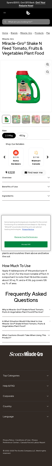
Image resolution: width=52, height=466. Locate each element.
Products (39, 33)
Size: (4, 131)
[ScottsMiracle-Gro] (28, 13)
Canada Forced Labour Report (32, 442)
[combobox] (26, 21)
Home (5, 33)
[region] (26, 233)
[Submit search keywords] (5, 22)
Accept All (26, 244)
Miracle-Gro (26, 33)
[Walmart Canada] (36, 152)
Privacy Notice (28, 229)
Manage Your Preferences (25, 237)
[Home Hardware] (15, 152)
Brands (14, 33)
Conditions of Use (22, 440)
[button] (4, 157)
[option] (16, 157)
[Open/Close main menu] (4, 12)
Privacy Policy (8, 440)
